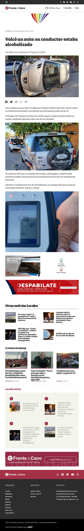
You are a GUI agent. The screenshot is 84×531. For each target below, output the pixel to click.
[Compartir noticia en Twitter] (11, 102)
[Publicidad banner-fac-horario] (42, 459)
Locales (8, 31)
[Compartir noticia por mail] (26, 102)
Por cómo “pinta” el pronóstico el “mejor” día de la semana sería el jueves (27, 317)
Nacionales (36, 381)
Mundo (59, 381)
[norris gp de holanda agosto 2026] (16, 360)
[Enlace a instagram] (74, 2)
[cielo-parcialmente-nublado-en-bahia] (10, 317)
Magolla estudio (22, 527)
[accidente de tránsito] (42, 76)
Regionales (8, 494)
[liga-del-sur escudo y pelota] (48, 334)
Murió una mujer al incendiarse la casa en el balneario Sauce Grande (30, 407)
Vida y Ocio (8, 510)
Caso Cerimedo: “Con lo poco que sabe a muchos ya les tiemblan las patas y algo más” (41, 375)
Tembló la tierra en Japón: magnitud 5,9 (66, 372)
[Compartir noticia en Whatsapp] (16, 102)
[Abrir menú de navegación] (6, 2)
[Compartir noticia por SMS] (21, 102)
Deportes (9, 381)
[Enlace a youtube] (71, 2)
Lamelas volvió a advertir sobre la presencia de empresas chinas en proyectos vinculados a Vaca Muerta (65, 317)
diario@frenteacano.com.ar (66, 494)
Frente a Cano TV (36, 494)
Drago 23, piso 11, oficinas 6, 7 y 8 (67, 499)
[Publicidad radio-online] (22, 266)
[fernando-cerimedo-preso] (42, 360)
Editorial (7, 505)
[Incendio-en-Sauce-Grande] (15, 407)
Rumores (8, 507)
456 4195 (67, 496)
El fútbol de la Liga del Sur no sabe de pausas (65, 335)
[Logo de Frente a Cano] (15, 8)
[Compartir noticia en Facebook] (6, 102)
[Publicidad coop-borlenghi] (42, 20)
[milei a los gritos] (10, 334)
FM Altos (33, 496)
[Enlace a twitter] (67, 2)
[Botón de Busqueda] (78, 2)
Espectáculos (9, 513)
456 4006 (74, 496)
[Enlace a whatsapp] (61, 2)
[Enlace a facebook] (64, 2)
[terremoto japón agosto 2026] (68, 360)
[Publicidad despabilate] (42, 287)
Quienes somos (35, 491)
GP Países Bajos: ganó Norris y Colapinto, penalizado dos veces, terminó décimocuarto (16, 374)
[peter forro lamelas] (48, 317)
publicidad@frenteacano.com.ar (68, 491)
